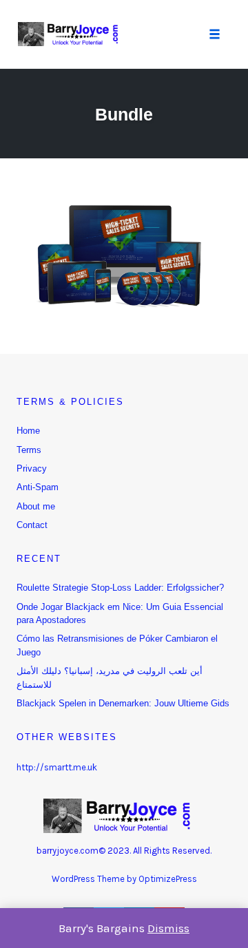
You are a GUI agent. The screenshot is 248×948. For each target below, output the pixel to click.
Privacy (32, 468)
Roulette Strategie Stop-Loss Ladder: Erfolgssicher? (120, 587)
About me (36, 506)
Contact (32, 525)
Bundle (124, 114)
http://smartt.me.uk (57, 767)
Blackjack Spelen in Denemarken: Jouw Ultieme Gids (123, 703)
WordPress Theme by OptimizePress (124, 879)
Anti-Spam (38, 487)
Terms (29, 450)
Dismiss (168, 928)
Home (28, 430)
